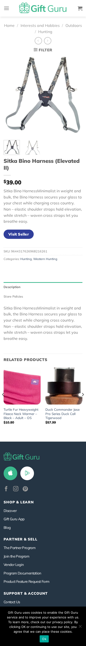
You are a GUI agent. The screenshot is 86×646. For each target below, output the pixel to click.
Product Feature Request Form (26, 581)
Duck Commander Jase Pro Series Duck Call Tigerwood (62, 413)
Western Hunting (45, 259)
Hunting (45, 31)
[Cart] (80, 8)
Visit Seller (18, 234)
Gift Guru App (14, 519)
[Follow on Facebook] (6, 489)
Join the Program (16, 556)
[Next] (74, 96)
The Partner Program (19, 547)
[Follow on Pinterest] (25, 489)
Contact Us (12, 602)
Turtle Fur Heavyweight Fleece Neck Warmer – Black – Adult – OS (21, 413)
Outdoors (73, 25)
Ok (44, 639)
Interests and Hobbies (40, 25)
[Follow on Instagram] (15, 489)
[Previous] (11, 96)
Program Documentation (22, 573)
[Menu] (6, 8)
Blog (7, 527)
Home (9, 25)
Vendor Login (14, 564)
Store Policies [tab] (13, 296)
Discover (10, 510)
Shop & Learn (19, 502)
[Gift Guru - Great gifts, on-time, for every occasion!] (43, 8)
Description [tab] (12, 287)
